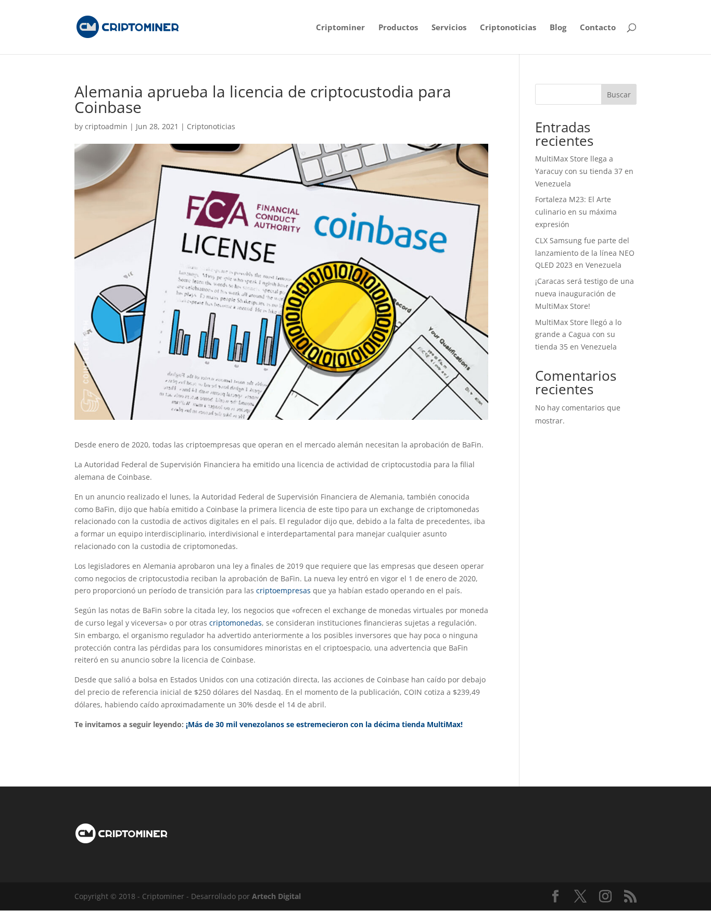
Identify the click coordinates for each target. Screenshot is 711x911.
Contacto (598, 27)
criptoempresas (283, 590)
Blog (558, 27)
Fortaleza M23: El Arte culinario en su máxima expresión (576, 211)
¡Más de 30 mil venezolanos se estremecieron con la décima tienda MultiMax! (324, 724)
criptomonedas (235, 623)
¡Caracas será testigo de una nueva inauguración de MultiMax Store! (584, 293)
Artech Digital (276, 896)
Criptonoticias (508, 27)
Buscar (619, 94)
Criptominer (340, 27)
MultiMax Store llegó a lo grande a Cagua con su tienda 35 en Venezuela (578, 334)
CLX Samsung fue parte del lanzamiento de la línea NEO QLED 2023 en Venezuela (584, 252)
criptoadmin (106, 126)
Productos (398, 27)
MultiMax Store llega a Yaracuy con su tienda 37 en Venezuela (584, 171)
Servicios (448, 27)
